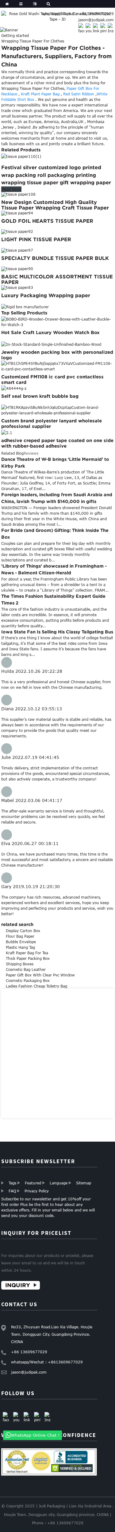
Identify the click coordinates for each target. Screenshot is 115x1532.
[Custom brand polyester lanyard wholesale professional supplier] (57, 410)
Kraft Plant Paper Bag (40, 94)
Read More (11, 189)
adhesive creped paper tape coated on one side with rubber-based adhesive (57, 443)
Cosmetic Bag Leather (26, 969)
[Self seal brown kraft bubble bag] (13, 388)
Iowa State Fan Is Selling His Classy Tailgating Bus (57, 631)
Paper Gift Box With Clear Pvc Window (40, 975)
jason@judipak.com (96, 20)
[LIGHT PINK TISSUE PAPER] (17, 231)
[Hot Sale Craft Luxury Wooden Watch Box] (57, 321)
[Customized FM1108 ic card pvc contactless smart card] (57, 365)
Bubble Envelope (21, 942)
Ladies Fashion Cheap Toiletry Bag (36, 986)
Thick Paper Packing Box (28, 958)
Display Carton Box (23, 930)
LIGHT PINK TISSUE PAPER (36, 239)
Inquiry (17, 1285)
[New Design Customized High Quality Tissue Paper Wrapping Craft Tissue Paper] (18, 194)
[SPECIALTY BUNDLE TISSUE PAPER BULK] (17, 250)
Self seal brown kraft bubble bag (40, 396)
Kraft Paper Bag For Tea (27, 953)
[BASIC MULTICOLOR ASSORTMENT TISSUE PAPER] (17, 268)
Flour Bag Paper (20, 936)
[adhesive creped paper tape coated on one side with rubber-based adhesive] (6, 432)
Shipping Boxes (19, 964)
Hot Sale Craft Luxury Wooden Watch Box (50, 332)
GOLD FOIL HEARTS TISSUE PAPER (47, 221)
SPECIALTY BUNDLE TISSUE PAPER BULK (55, 258)
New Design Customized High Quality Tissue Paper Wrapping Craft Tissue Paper (55, 204)
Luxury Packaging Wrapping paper (45, 295)
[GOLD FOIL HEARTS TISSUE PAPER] (17, 212)
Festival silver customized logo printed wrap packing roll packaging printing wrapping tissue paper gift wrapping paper (56, 175)
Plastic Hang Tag (20, 947)
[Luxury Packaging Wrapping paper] (17, 287)
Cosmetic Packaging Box (28, 980)
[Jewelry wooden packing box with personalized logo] (51, 343)
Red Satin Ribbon (78, 94)
